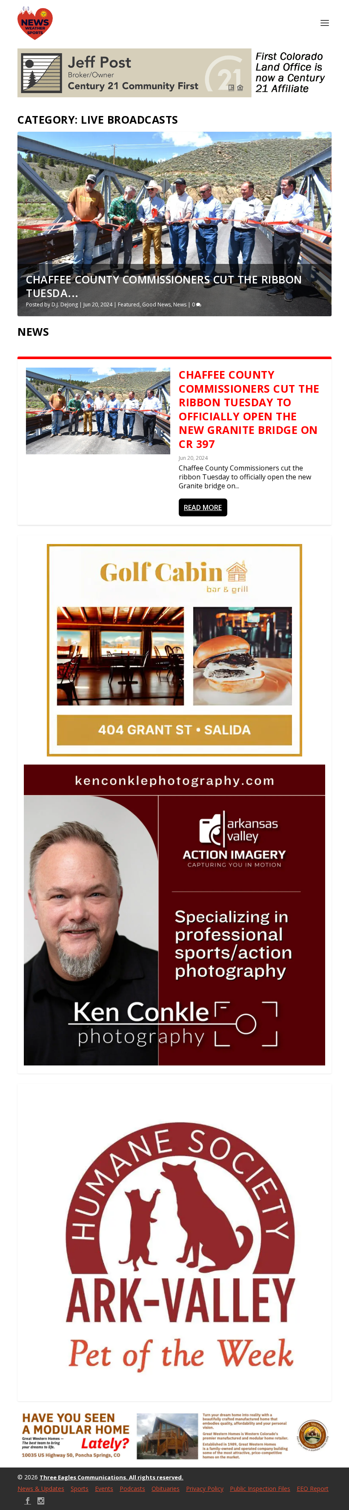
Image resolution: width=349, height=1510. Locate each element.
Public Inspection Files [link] (260, 1489)
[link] (35, 23)
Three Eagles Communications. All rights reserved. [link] (111, 1477)
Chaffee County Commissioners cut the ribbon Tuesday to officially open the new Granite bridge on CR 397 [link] (249, 409)
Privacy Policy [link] (204, 1489)
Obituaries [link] (166, 1489)
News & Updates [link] (40, 1489)
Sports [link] (80, 1489)
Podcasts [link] (132, 1489)
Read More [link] (203, 507)
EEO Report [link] (313, 1489)
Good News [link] (156, 304)
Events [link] (104, 1489)
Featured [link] (129, 304)
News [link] (179, 304)
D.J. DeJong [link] (64, 304)
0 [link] (194, 304)
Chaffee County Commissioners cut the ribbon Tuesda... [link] (164, 286)
